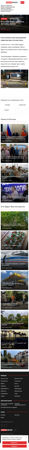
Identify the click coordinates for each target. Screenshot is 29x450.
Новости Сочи (4, 378)
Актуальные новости (7, 10)
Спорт (16, 393)
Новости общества (6, 5)
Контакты (17, 415)
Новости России (19, 378)
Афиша (2, 383)
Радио (2, 417)
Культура (17, 386)
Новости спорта (5, 11)
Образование (18, 388)
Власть (16, 383)
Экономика (17, 396)
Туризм (3, 396)
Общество (3, 391)
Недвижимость (5, 388)
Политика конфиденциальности (20, 404)
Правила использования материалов (7, 404)
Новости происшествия (8, 7)
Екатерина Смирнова (5, 29)
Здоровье (3, 386)
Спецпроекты (4, 393)
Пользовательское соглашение (9, 407)
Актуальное (18, 381)
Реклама (3, 415)
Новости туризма (6, 8)
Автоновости (4, 381)
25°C (22, 2)
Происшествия (18, 391)
